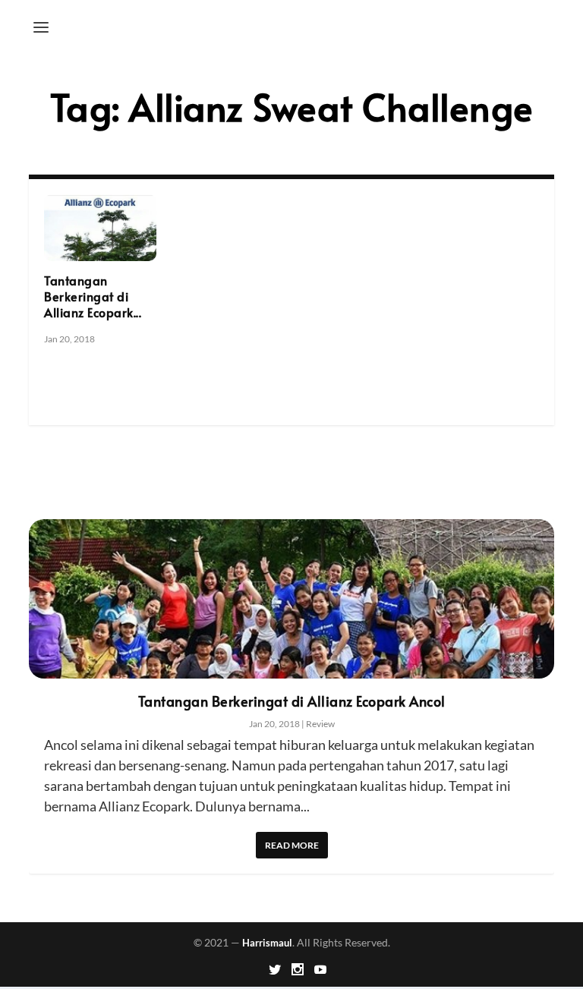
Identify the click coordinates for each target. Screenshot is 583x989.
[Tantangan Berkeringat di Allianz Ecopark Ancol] (100, 228)
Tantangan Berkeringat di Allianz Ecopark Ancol (292, 700)
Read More (292, 845)
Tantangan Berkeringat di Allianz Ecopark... (92, 296)
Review (320, 723)
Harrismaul (267, 943)
